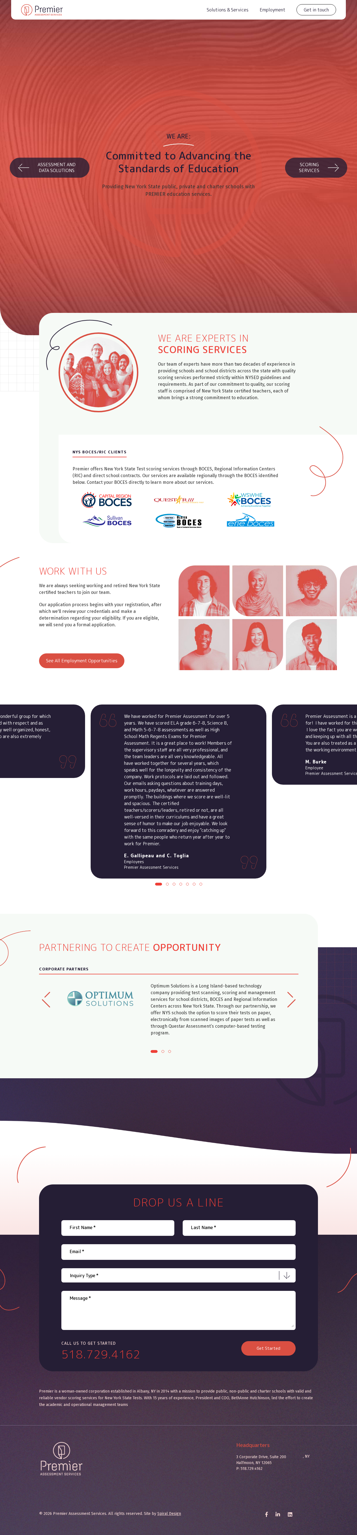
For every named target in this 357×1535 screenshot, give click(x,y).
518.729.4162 (101, 1354)
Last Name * (203, 1227)
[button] (158, 884)
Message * (80, 1298)
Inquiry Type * (84, 1275)
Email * (77, 1251)
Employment (272, 10)
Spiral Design (169, 1513)
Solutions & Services (228, 10)
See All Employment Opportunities (81, 661)
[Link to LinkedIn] (290, 1514)
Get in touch (316, 10)
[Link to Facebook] (266, 1514)
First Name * (83, 1227)
